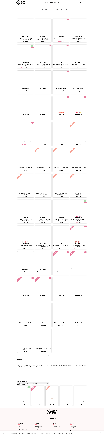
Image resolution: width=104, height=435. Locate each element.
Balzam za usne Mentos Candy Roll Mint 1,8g (60, 65)
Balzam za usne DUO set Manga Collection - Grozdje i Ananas (26, 39)
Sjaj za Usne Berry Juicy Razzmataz (60, 322)
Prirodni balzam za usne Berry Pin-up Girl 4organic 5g (60, 142)
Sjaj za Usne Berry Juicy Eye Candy (60, 296)
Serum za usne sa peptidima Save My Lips (26, 246)
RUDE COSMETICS (25, 36)
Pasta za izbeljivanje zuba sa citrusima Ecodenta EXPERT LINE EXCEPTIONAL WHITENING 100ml (66, 403)
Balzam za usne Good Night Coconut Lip (60, 38)
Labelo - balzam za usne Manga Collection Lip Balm (78, 116)
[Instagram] (51, 418)
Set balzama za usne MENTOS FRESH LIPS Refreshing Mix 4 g (43, 246)
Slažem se (99, 432)
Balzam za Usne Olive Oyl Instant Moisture (78, 65)
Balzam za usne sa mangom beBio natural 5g (60, 91)
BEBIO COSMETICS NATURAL (60, 88)
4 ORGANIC (61, 140)
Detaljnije (70, 433)
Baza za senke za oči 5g (52, 401)
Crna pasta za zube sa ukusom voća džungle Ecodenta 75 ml (38, 402)
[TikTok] (53, 418)
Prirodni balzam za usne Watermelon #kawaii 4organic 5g (25, 220)
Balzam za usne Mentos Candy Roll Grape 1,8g (43, 65)
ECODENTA (24, 400)
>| (55, 356)
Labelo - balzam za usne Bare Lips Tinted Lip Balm (60, 116)
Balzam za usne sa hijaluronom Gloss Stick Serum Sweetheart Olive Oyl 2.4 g (43, 91)
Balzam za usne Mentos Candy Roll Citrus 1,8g (78, 39)
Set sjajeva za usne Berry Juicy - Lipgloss (60, 245)
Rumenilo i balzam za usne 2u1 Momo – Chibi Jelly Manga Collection (43, 220)
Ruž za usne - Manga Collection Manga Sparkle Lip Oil (78, 220)
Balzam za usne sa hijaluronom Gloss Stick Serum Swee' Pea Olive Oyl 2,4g (26, 91)
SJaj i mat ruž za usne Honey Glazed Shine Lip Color (78, 246)
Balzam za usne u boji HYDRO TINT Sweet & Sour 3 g (43, 116)
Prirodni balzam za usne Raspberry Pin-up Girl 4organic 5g (43, 194)
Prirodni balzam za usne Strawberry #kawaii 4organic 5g (60, 194)
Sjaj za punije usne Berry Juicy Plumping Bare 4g (60, 272)
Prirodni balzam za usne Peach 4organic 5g (78, 168)
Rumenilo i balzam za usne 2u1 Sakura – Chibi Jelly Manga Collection (60, 220)
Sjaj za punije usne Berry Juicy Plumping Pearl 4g (25, 297)
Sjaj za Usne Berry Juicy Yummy (78, 322)
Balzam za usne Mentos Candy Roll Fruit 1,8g (25, 65)
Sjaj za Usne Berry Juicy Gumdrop (25, 322)
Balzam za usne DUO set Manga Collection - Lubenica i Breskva (43, 39)
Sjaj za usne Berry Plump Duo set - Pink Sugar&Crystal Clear (43, 349)
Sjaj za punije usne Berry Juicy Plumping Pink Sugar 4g (43, 297)
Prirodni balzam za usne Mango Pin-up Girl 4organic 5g (61, 168)
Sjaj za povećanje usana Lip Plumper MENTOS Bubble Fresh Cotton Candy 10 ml (25, 272)
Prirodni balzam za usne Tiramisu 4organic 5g (78, 194)
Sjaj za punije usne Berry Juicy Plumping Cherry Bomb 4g (78, 269)
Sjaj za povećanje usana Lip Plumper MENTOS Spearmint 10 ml (43, 272)
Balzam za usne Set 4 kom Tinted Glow (25, 115)
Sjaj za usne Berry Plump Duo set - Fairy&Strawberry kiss (25, 349)
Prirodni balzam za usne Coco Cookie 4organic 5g (25, 168)
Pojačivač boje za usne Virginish (25, 141)
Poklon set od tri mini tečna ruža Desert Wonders (43, 142)
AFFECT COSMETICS (43, 140)
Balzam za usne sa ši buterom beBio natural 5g (78, 91)
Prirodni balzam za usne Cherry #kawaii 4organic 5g (78, 142)
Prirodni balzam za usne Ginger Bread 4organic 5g (43, 168)
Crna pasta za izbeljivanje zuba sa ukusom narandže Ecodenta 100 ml (24, 402)
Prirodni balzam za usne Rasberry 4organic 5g (25, 194)
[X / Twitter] (55, 418)
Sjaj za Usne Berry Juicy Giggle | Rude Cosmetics (78, 297)
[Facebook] (48, 418)
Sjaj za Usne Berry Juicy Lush (43, 322)
